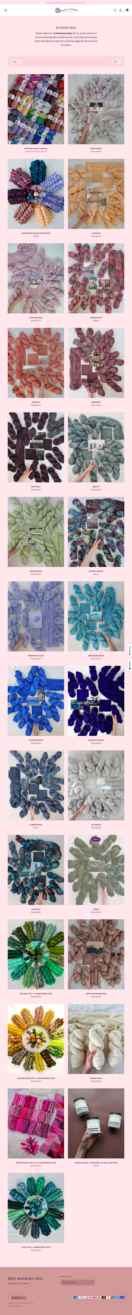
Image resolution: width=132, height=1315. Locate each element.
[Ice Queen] (96, 785)
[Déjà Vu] (96, 447)
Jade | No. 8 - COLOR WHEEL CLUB (35, 1247)
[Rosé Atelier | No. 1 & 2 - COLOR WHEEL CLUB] (36, 1123)
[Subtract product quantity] (9, 152)
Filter (14, 61)
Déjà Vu (96, 486)
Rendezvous (96, 317)
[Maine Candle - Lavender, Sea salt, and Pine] (96, 1123)
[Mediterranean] (96, 616)
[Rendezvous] (96, 278)
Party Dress (96, 148)
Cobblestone (36, 824)
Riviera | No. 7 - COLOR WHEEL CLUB (36, 993)
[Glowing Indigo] (96, 701)
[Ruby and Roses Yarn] (66, 10)
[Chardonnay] (36, 532)
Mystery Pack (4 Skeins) (35, 148)
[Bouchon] (96, 363)
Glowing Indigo (96, 740)
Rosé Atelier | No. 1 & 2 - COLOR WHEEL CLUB (36, 1162)
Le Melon (96, 233)
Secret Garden (96, 571)
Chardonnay (36, 571)
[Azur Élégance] (36, 701)
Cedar (96, 909)
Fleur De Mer (36, 317)
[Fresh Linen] (96, 1039)
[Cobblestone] (36, 785)
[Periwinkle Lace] (36, 616)
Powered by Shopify (14, 1306)
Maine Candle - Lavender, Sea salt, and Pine (96, 1162)
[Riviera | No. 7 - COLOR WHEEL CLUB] (36, 954)
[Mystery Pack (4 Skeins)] (36, 109)
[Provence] (36, 447)
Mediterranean (96, 655)
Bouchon (96, 402)
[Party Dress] (96, 109)
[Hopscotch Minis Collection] (36, 194)
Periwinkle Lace (36, 655)
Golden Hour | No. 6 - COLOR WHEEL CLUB (36, 1078)
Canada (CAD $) (17, 1298)
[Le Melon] (96, 194)
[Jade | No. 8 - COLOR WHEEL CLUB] (36, 1208)
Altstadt (35, 909)
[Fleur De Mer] (36, 278)
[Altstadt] (36, 870)
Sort (115, 61)
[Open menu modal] (5, 10)
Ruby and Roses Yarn (26, 1303)
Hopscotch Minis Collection (36, 233)
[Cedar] (96, 870)
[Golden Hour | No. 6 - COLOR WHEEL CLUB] (36, 1039)
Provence (36, 486)
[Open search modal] (115, 10)
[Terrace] (36, 363)
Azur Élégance (36, 740)
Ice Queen (96, 824)
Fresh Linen (96, 1078)
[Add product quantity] (15, 152)
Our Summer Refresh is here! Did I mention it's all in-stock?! (66, 2)
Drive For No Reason (96, 993)
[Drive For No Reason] (96, 954)
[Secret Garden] (96, 532)
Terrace (36, 402)
